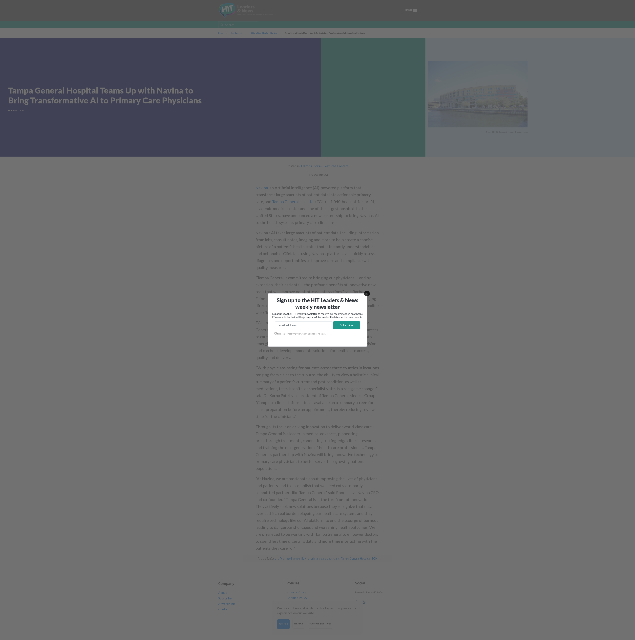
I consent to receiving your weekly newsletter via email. (301, 333)
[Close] (367, 293)
